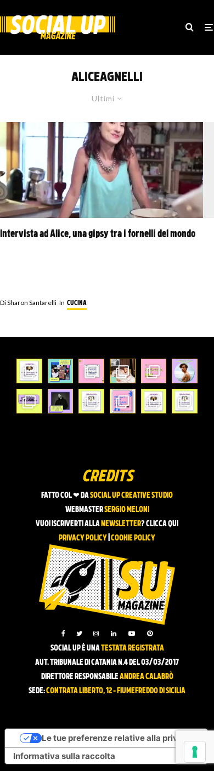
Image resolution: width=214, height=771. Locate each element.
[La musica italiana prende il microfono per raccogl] (91, 371)
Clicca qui (162, 524)
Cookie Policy (133, 538)
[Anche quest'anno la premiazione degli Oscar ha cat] (123, 401)
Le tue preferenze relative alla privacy (117, 738)
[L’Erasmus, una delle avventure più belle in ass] (154, 371)
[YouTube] (131, 633)
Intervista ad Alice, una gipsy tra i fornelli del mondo (97, 234)
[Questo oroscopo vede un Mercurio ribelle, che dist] (29, 371)
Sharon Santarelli (28, 302)
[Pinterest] (150, 633)
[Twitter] (79, 633)
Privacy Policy (83, 538)
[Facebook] (63, 633)
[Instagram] (96, 633)
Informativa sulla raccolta (64, 756)
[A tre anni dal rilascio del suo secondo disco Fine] (185, 371)
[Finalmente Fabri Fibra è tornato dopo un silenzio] (61, 401)
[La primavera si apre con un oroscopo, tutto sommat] (91, 401)
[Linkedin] (113, 633)
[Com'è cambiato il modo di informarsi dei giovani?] (29, 401)
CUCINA (77, 303)
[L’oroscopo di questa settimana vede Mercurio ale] (185, 401)
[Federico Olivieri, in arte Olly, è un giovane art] (123, 371)
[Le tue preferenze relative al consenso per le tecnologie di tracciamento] (194, 751)
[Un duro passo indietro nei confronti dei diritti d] (61, 371)
